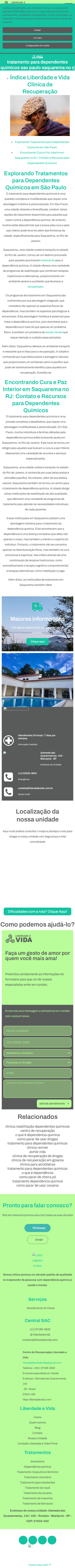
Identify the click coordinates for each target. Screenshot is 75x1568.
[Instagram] (32, 1540)
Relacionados (38, 1116)
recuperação (35, 286)
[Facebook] (23, 1540)
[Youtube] (52, 1540)
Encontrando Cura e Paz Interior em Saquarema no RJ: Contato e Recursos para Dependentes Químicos (42, 158)
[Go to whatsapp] (66, 1557)
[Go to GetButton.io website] (66, 1564)
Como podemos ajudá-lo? (37, 924)
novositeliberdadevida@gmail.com (42, 1362)
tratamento (48, 260)
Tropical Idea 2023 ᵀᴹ (39, 1565)
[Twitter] (42, 1540)
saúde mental (54, 332)
